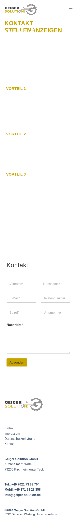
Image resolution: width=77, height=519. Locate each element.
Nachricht (15, 324)
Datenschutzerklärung (20, 438)
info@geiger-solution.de (23, 495)
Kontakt (10, 444)
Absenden (16, 362)
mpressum (12, 433)
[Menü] (70, 10)
